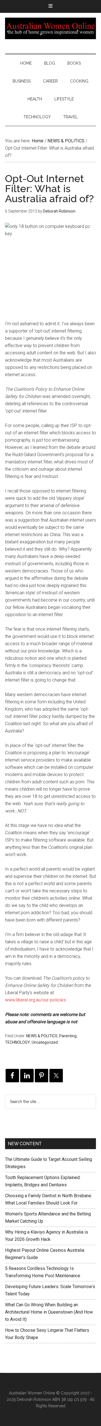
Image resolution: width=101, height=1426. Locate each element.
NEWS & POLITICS (42, 1036)
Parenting (68, 1036)
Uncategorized (45, 1042)
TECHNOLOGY (17, 1042)
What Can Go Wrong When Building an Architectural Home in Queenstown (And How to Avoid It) (49, 1312)
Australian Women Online (50, 28)
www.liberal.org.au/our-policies (35, 1000)
